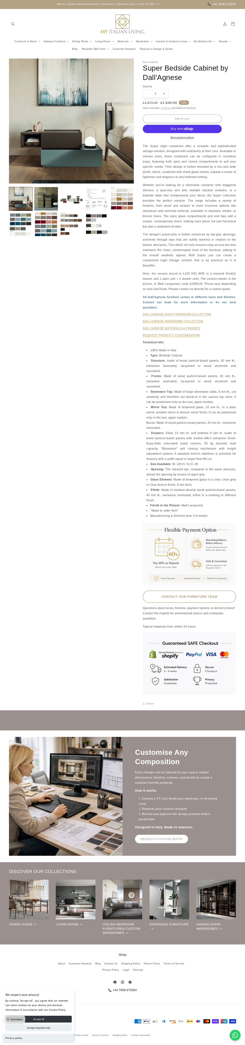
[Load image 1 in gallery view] (20, 199)
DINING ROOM (20, 924)
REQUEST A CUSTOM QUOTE (161, 838)
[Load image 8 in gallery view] (71, 224)
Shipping (166, 108)
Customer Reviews (80, 963)
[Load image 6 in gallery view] (20, 224)
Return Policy (152, 963)
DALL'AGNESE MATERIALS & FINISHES (171, 328)
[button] (13, 24)
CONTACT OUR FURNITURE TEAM (189, 596)
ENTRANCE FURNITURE (169, 924)
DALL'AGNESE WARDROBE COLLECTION (173, 321)
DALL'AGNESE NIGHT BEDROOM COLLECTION (177, 314)
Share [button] (150, 703)
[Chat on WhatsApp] (235, 1035)
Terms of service (100, 1035)
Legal (126, 969)
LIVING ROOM (67, 924)
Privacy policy (13, 1038)
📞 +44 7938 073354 (222, 4)
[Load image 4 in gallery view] (97, 199)
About (61, 963)
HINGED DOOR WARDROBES (208, 926)
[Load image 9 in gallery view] (97, 224)
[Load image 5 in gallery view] (122, 199)
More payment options (182, 137)
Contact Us (111, 963)
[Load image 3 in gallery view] (71, 199)
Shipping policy (120, 1035)
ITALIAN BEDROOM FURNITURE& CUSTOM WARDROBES (121, 929)
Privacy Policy (110, 969)
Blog (98, 963)
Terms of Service (174, 963)
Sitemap (138, 969)
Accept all (38, 1019)
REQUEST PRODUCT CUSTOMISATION (171, 335)
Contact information (140, 1035)
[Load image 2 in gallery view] (46, 199)
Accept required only (38, 1027)
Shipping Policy (130, 963)
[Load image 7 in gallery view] (46, 224)
